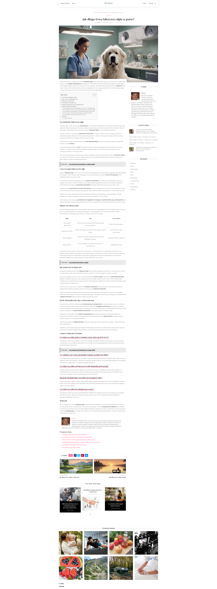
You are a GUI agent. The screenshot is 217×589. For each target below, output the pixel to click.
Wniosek (64, 116)
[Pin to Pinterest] (82, 455)
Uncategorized (135, 181)
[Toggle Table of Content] (93, 95)
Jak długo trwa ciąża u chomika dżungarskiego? (77, 437)
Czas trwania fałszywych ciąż (70, 99)
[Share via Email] (86, 455)
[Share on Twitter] (78, 455)
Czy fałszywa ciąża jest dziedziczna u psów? (75, 114)
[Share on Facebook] (75, 455)
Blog (73, 3)
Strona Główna (65, 3)
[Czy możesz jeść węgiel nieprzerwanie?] (115, 494)
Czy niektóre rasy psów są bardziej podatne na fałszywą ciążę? (79, 109)
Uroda (132, 184)
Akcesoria (133, 163)
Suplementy (134, 178)
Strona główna (98, 12)
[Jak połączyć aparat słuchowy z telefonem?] (92, 504)
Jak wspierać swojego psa (69, 102)
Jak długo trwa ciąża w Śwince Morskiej (74, 445)
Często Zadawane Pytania (69, 106)
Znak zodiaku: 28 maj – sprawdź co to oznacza (142, 137)
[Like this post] (71, 455)
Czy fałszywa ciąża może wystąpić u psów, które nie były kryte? (79, 108)
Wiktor (98, 22)
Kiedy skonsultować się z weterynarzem (73, 104)
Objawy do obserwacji (68, 101)
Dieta (132, 166)
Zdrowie (133, 189)
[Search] (155, 3)
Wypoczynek (134, 186)
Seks (132, 172)
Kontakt (151, 3)
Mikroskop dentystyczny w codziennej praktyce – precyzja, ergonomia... (70, 506)
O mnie (144, 3)
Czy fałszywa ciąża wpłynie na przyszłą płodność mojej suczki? (79, 111)
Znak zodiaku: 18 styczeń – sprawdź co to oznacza (143, 140)
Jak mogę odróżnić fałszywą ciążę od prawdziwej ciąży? (78, 113)
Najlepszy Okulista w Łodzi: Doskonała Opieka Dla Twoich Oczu (81, 442)
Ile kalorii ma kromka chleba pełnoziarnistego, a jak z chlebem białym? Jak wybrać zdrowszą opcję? (146, 131)
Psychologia (134, 169)
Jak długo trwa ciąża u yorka (71, 447)
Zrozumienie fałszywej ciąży (69, 97)
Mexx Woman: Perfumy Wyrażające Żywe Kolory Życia (79, 439)
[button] (62, 501)
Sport (132, 175)
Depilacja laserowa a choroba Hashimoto (75, 434)
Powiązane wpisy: (68, 118)
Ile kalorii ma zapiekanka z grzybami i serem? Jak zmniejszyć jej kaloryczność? (146, 149)
